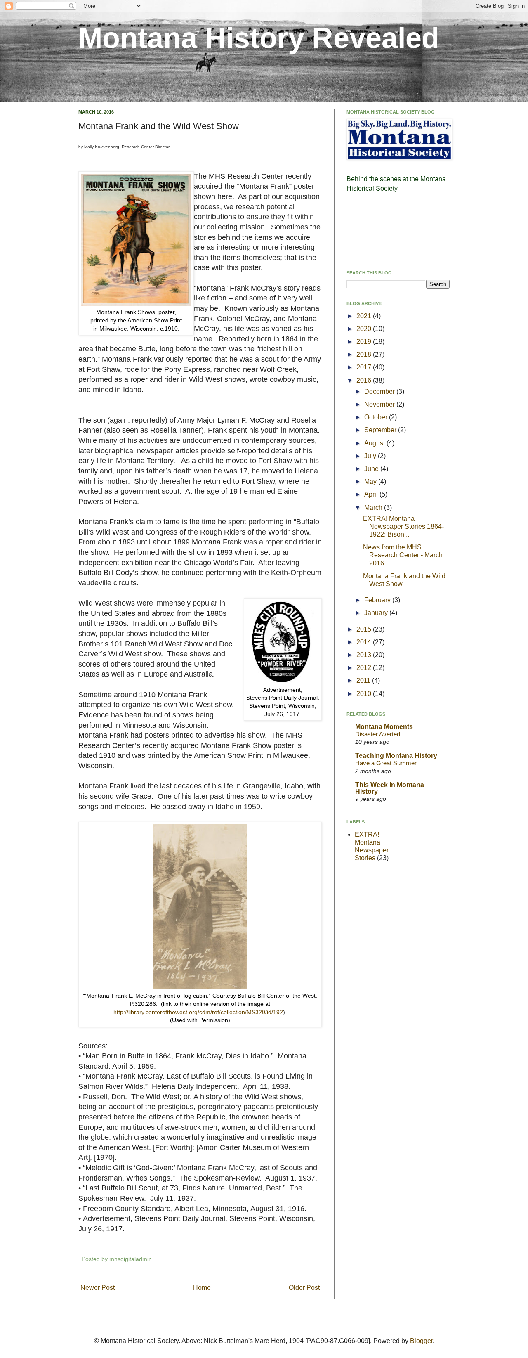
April (372, 494)
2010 (364, 693)
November (380, 404)
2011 (364, 680)
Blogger (421, 1340)
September (381, 429)
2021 (364, 315)
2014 (364, 642)
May (371, 481)
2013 (364, 654)
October (376, 417)
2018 (364, 354)
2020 (364, 328)
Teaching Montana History (396, 755)
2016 (364, 380)
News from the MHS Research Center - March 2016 (403, 555)
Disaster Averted (377, 734)
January (376, 612)
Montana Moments (384, 726)
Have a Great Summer (386, 763)
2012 (364, 667)
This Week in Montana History (389, 788)
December (380, 391)
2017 (364, 367)
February (378, 599)
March (374, 507)
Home (202, 1287)
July (371, 455)
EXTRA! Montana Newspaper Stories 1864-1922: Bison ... (403, 526)
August (375, 443)
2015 (364, 629)
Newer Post (97, 1287)
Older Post (304, 1287)
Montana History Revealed (258, 38)
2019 (364, 341)
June (372, 468)
